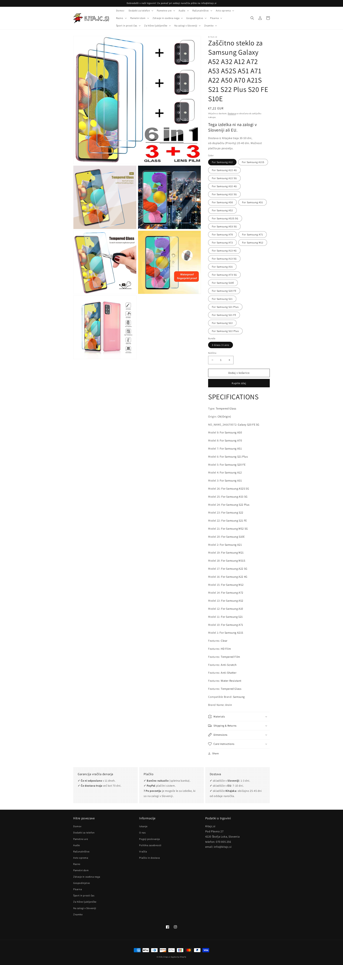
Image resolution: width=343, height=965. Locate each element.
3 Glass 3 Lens (220, 345)
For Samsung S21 (222, 298)
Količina (212, 352)
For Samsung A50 (222, 202)
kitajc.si (166, 957)
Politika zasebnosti (150, 845)
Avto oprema (80, 857)
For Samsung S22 (222, 323)
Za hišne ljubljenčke (84, 901)
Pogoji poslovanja (149, 839)
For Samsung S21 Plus (225, 306)
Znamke (78, 914)
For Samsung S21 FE (224, 315)
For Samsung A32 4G (224, 186)
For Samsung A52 (222, 210)
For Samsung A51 (252, 202)
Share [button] (215, 753)
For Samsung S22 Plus (225, 331)
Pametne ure (80, 839)
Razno (76, 864)
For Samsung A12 (222, 162)
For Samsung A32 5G (224, 194)
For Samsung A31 (222, 266)
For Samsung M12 (252, 242)
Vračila (143, 851)
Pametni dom (81, 870)
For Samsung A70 (222, 234)
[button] (140, 10)
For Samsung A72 (222, 242)
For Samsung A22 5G (224, 178)
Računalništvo (81, 851)
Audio (76, 845)
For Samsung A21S (253, 162)
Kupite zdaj (239, 383)
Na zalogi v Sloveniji (84, 908)
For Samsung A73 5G (224, 274)
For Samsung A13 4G (224, 250)
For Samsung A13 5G (224, 258)
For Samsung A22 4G (224, 170)
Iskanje (143, 826)
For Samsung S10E (223, 282)
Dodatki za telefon (84, 832)
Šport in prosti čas (83, 895)
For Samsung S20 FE (224, 290)
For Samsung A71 (252, 234)
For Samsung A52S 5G (225, 218)
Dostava (232, 113)
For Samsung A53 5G (224, 226)
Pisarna (77, 889)
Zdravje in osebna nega (86, 876)
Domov (77, 826)
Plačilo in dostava (149, 857)
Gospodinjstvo (81, 883)
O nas (142, 832)
